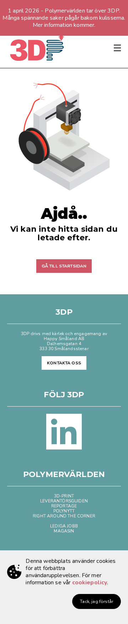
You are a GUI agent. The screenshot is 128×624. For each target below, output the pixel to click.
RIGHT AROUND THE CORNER (64, 516)
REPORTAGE (64, 506)
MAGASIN (64, 531)
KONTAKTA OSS (64, 363)
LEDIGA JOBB (64, 526)
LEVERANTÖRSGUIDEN (64, 501)
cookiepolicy (89, 582)
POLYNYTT (64, 511)
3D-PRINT (64, 496)
